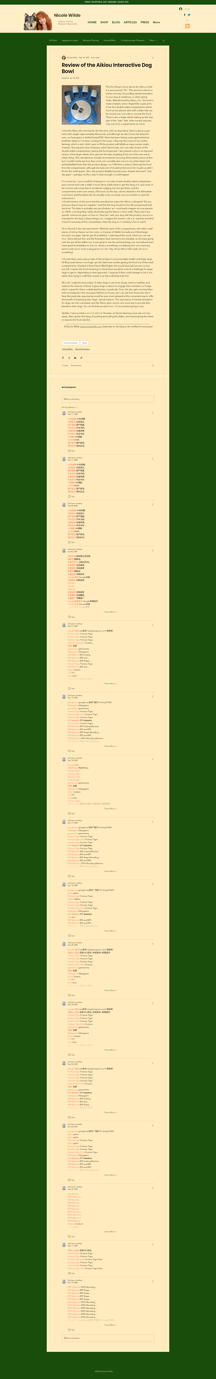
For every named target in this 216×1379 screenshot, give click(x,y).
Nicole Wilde (67, 15)
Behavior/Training (91, 40)
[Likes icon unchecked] (69, 450)
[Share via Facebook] (63, 358)
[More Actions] (152, 412)
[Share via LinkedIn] (75, 358)
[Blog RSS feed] (187, 26)
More (152, 40)
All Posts (53, 40)
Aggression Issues (70, 40)
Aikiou (84, 343)
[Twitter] (189, 14)
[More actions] (152, 57)
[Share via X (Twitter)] (69, 358)
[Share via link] (81, 358)
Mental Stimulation (82, 349)
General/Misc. (110, 40)
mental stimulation (70, 343)
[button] (187, 20)
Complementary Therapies (133, 40)
